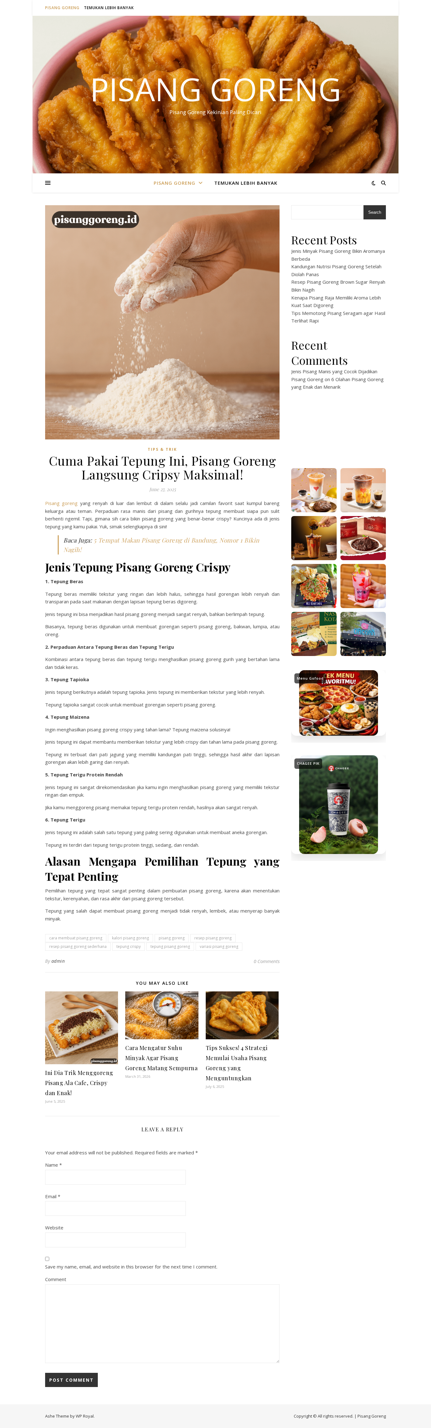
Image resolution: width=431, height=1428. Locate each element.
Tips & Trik (162, 449)
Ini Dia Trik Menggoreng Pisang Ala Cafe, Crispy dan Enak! (79, 1083)
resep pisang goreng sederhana (78, 946)
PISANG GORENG (215, 89)
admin (58, 961)
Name (53, 1165)
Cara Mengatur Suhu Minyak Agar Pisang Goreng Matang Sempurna (161, 1058)
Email (52, 1196)
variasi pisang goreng (219, 946)
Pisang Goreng (62, 7)
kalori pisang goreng (130, 938)
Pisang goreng (61, 503)
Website (54, 1227)
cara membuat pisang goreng (75, 938)
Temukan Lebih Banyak (109, 7)
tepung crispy (128, 946)
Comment (55, 1279)
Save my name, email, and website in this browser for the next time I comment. (131, 1266)
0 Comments (267, 961)
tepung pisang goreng (170, 946)
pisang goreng (172, 938)
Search (374, 212)
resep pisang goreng (213, 938)
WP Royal (85, 1416)
